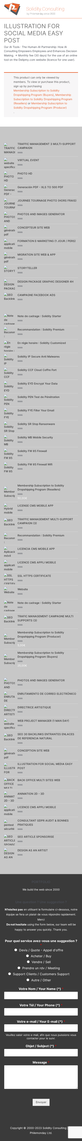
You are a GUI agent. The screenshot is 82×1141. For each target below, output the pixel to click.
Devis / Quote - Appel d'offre (41, 950)
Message (41, 1062)
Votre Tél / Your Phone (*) (41, 1005)
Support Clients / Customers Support (41, 974)
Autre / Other (41, 980)
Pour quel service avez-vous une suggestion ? (41, 943)
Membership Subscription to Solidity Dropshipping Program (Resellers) (43, 99)
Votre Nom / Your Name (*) (41, 989)
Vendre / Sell (41, 962)
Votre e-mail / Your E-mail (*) (41, 1021)
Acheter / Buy (41, 956)
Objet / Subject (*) (41, 1046)
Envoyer (41, 1102)
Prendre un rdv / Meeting (41, 968)
